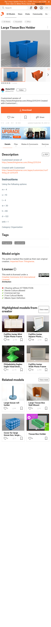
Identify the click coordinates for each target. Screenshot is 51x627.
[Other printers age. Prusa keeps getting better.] (25, 133)
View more (43, 309)
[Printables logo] (2, 14)
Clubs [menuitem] (27, 14)
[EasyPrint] (31, 8)
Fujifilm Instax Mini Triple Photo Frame (13, 335)
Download (27, 110)
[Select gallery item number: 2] (11, 330)
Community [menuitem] (37, 14)
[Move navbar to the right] (48, 14)
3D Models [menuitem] (10, 14)
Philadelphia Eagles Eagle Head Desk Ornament (13, 365)
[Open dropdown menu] (47, 27)
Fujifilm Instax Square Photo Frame (35, 335)
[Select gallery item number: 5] (16, 330)
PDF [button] (46, 154)
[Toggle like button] (5, 339)
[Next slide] (48, 75)
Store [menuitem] (20, 14)
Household (18, 21)
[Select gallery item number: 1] (9, 330)
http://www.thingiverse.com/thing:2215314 (21, 162)
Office (28, 21)
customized (19, 243)
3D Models (6, 21)
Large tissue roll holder (11, 404)
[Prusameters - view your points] (35, 7)
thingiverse (6, 243)
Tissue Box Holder (37, 434)
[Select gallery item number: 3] (13, 330)
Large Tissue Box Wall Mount (36, 404)
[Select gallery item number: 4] (15, 330)
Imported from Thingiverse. (22, 261)
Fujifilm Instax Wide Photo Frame (37, 365)
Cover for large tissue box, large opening (11, 434)
